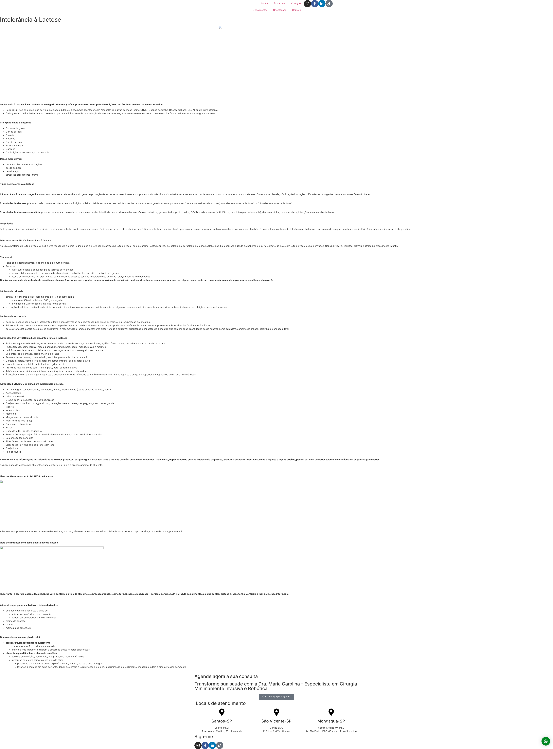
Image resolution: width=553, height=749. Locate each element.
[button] (545, 741)
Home (264, 3)
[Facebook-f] (314, 3)
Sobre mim (279, 3)
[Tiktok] (329, 3)
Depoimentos (260, 9)
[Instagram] (307, 3)
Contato (296, 9)
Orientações (279, 9)
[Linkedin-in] (321, 3)
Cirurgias (296, 3)
